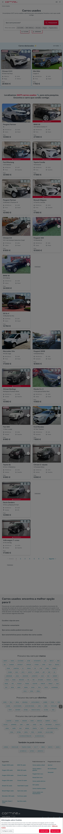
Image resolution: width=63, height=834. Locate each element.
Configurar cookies (7, 831)
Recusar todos (55, 831)
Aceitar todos (44, 831)
